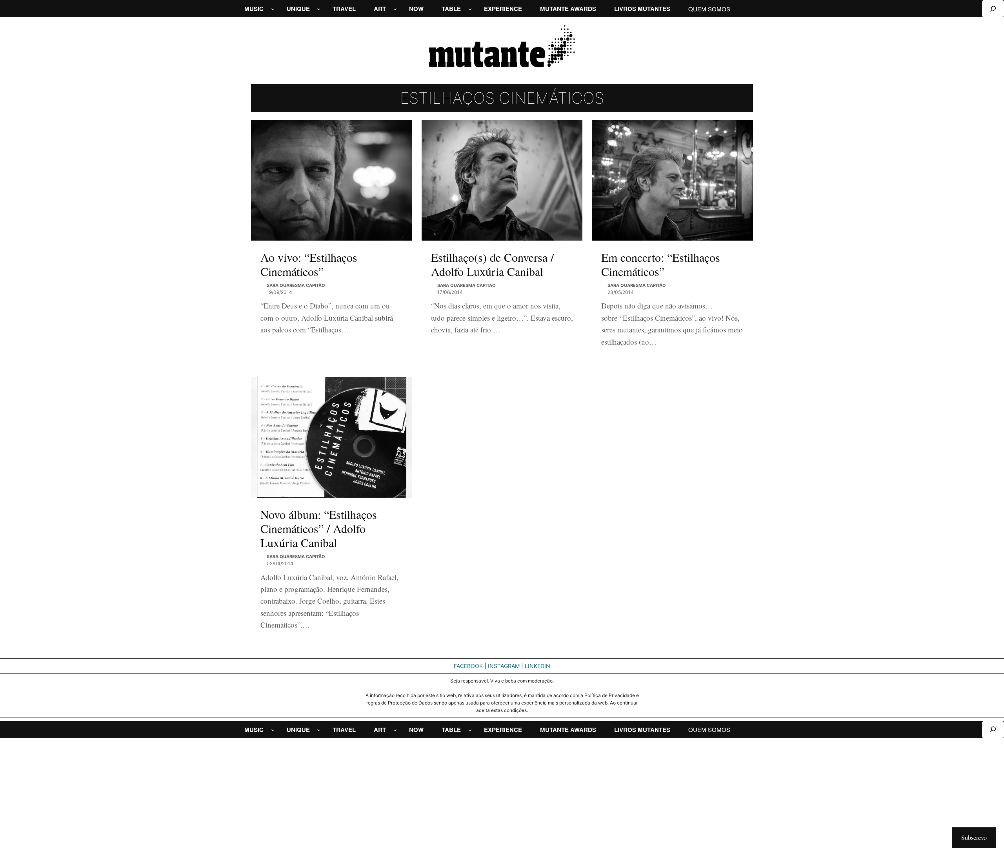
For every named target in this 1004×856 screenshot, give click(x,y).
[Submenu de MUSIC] (273, 9)
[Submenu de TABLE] (470, 9)
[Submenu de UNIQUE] (318, 9)
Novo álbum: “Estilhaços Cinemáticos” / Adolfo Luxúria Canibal (318, 528)
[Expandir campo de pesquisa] (993, 8)
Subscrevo (974, 837)
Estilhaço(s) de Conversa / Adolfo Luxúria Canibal (492, 264)
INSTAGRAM (504, 666)
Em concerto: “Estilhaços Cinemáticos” (660, 264)
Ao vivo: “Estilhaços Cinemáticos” (308, 264)
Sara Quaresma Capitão (296, 285)
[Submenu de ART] (395, 9)
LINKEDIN (537, 666)
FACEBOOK (468, 666)
